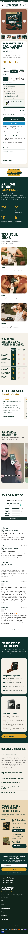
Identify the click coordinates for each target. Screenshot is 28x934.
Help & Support (5, 908)
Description (14, 147)
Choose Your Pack (9, 736)
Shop (2, 904)
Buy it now (14, 123)
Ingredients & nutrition (14, 152)
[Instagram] (2, 900)
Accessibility (9, 927)
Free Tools (4, 915)
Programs (4, 911)
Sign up (14, 869)
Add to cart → (14, 119)
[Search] (20, 5)
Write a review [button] (14, 518)
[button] (6, 51)
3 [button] (14, 629)
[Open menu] (2, 5)
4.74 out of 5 (17, 503)
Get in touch (4, 919)
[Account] (23, 5)
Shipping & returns (14, 160)
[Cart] (26, 5)
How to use (14, 156)
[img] (4, 528)
